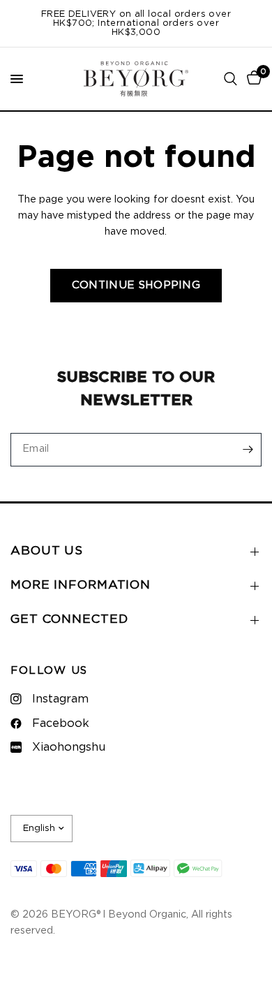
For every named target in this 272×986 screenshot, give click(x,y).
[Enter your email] (248, 449)
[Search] (230, 78)
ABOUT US (46, 551)
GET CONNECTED (69, 619)
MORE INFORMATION (80, 585)
